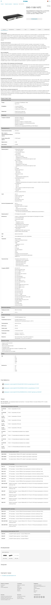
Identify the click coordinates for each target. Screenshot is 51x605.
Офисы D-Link (19, 587)
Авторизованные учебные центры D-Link (7, 598)
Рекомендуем (34, 19)
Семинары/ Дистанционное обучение (6, 596)
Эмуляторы (35, 590)
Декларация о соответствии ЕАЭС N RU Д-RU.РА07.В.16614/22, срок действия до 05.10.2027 (21, 384)
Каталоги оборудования (4, 587)
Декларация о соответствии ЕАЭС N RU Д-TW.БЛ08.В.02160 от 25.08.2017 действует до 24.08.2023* (22, 392)
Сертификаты (18, 29)
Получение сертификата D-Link (5, 599)
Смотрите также (46, 29)
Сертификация (19, 588)
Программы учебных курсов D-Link (6, 597)
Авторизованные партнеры (21, 596)
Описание (4, 29)
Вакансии (18, 589)
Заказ (25, 29)
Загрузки (39, 29)
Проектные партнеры (20, 598)
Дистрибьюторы (19, 597)
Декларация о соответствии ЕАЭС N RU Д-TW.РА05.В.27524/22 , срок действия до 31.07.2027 (21, 388)
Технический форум (37, 588)
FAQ (34, 589)
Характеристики (11, 29)
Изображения (33, 29)
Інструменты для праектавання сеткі (9, 575)
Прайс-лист (19, 590)
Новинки (2, 586)
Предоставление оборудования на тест (40, 586)
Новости (18, 586)
